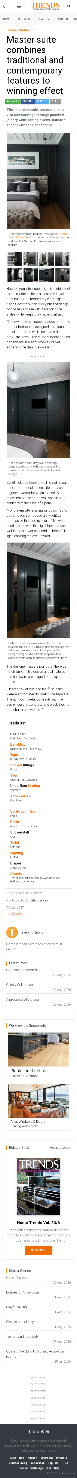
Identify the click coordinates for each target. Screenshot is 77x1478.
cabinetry (28, 812)
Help (56, 101)
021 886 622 (21, 1440)
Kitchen (63, 19)
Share (29, 101)
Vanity (15, 812)
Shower (16, 765)
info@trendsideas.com (48, 1440)
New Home (44, 19)
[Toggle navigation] (19, 6)
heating (34, 786)
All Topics (24, 19)
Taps (14, 755)
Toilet (14, 843)
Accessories (20, 796)
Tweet (43, 101)
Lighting (16, 853)
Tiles (14, 775)
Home (6, 19)
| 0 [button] (14, 101)
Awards (16, 874)
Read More (38, 1250)
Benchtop (17, 744)
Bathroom (16, 914)
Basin (14, 822)
